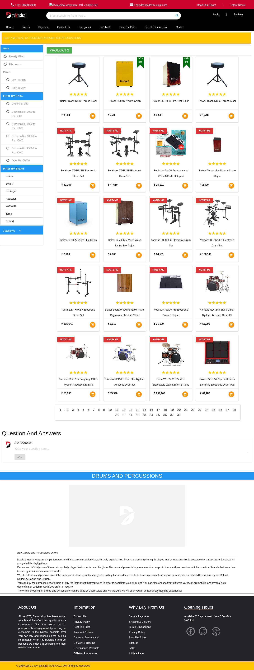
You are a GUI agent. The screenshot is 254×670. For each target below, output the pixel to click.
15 (144, 409)
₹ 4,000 (112, 254)
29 (116, 415)
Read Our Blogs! (206, 4)
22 (193, 409)
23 (199, 409)
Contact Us (63, 27)
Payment (43, 27)
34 (151, 415)
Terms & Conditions (140, 626)
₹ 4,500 (158, 115)
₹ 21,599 (159, 323)
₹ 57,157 (66, 184)
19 (172, 409)
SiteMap (133, 642)
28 (234, 409)
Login (216, 14)
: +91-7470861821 (87, 4)
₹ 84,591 (159, 254)
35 (158, 415)
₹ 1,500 (65, 115)
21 (186, 409)
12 (123, 409)
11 (117, 409)
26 (220, 409)
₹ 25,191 (159, 184)
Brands (26, 27)
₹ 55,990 (205, 323)
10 (110, 409)
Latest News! (238, 4)
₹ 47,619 (112, 184)
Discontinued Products (86, 647)
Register (238, 14)
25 (213, 409)
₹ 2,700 (112, 115)
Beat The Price (127, 27)
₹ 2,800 (204, 184)
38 (179, 415)
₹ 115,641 (67, 323)
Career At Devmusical (86, 637)
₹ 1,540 (204, 115)
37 (172, 415)
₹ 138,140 (205, 254)
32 (137, 415)
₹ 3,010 (112, 323)
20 (179, 409)
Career (180, 27)
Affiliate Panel (136, 653)
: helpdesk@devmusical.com (148, 5)
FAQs (132, 647)
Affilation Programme (85, 653)
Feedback (105, 27)
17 (158, 409)
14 (137, 409)
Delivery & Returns (84, 642)
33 (144, 415)
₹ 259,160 (159, 393)
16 (151, 409)
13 (130, 409)
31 (130, 415)
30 (123, 415)
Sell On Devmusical (156, 27)
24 (206, 409)
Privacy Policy (82, 621)
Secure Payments (139, 616)
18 (165, 409)
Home (9, 27)
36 (165, 415)
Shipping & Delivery (140, 621)
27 (227, 409)
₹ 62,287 (205, 393)
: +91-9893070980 (23, 5)
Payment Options (83, 632)
